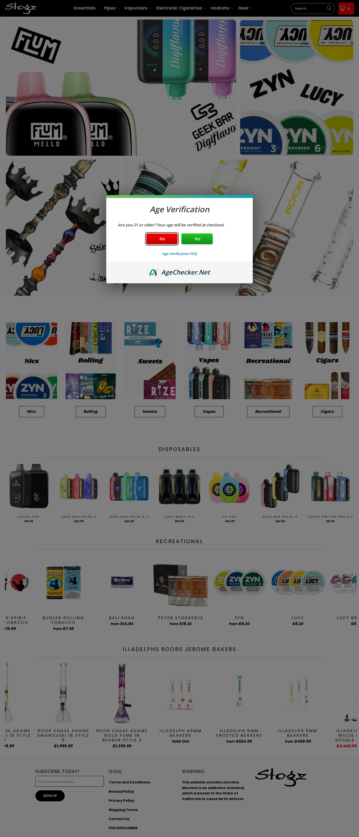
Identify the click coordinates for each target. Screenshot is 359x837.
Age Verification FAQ (179, 253)
